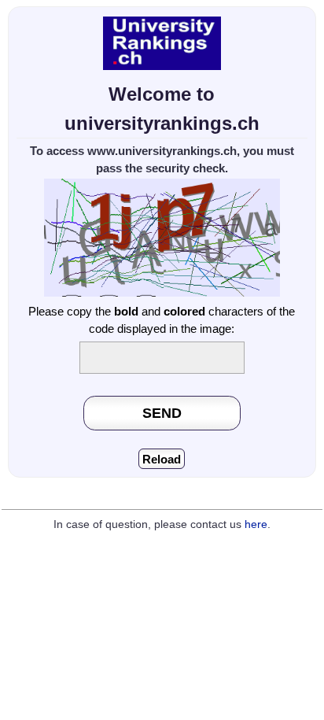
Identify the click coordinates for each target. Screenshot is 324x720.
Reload (161, 459)
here (256, 524)
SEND (162, 412)
